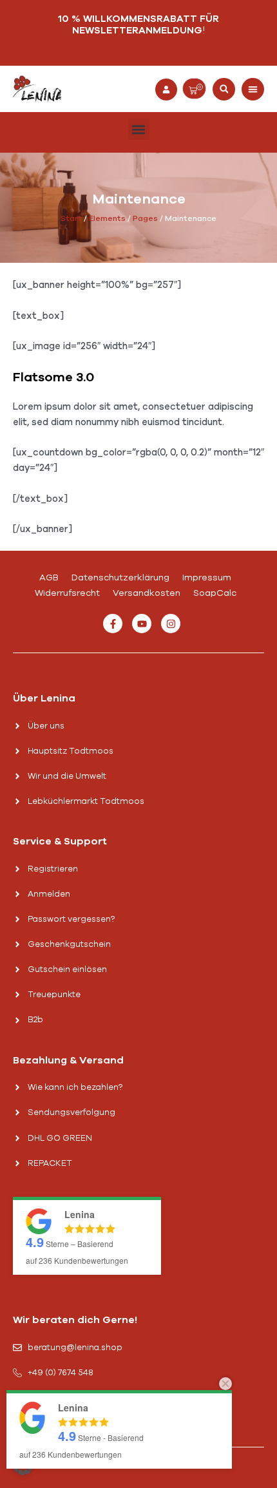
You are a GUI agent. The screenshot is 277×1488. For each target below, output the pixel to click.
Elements (107, 218)
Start (71, 218)
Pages (145, 218)
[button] (224, 89)
